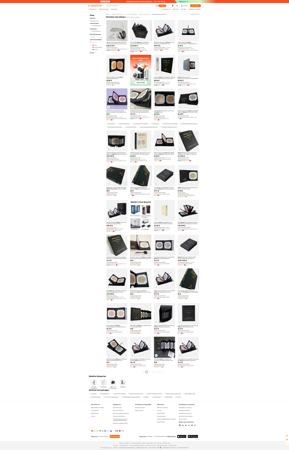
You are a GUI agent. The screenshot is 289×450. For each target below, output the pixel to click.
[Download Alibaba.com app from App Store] (181, 436)
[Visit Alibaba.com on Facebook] (180, 425)
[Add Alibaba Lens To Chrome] (115, 436)
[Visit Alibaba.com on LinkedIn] (183, 425)
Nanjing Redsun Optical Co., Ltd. (161, 118)
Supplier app (142, 436)
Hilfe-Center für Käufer (162, 407)
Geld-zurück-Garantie (118, 410)
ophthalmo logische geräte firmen (155, 393)
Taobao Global (149, 443)
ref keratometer (155, 123)
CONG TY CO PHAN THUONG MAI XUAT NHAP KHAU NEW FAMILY (140, 194)
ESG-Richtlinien (94, 413)
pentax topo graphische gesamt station (149, 127)
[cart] (177, 6)
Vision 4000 (94, 393)
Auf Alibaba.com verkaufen (185, 407)
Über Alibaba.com (95, 404)
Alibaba (107, 14)
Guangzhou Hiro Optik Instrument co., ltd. (187, 117)
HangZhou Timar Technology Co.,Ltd (162, 159)
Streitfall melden (161, 413)
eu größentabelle (168, 397)
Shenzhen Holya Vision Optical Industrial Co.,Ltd (116, 118)
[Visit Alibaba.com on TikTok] (195, 425)
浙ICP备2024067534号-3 (183, 447)
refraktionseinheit (157, 397)
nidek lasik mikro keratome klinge (170, 123)
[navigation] (96, 193)
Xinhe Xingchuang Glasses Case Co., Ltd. (139, 117)
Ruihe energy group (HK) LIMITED (162, 194)
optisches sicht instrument (119, 393)
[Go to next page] (161, 372)
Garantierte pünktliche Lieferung (120, 413)
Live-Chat (159, 410)
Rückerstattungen (161, 416)
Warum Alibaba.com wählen (97, 407)
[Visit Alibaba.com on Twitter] (186, 425)
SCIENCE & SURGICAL (111, 194)
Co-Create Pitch (95, 410)
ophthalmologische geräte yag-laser (189, 123)
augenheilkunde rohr (105, 393)
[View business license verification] (158, 447)
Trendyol (159, 443)
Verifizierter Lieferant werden (186, 416)
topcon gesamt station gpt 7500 (141, 123)
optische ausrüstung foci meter (136, 393)
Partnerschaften (183, 419)
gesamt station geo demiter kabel (173, 393)
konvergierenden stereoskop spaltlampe (131, 397)
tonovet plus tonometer (131, 127)
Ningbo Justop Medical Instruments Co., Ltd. (116, 48)
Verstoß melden (160, 422)
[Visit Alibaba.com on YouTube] (192, 425)
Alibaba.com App (171, 436)
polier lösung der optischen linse (115, 127)
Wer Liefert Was (166, 443)
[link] (287, 436)
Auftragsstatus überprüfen (185, 413)
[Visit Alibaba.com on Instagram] (189, 425)
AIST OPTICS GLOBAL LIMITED (161, 48)
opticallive (146, 397)
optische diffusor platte (190, 393)
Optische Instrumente (144, 14)
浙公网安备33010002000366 (169, 447)
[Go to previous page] (143, 372)
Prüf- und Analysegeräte (131, 14)
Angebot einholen (139, 410)
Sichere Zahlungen (117, 407)
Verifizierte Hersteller (140, 407)
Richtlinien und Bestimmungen (120, 423)
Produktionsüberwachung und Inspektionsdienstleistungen (120, 419)
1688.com (127, 443)
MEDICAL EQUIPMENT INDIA (113, 83)
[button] (157, 6)
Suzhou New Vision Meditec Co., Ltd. (138, 160)
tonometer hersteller (95, 397)
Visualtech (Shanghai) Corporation (162, 83)
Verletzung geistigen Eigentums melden (166, 419)
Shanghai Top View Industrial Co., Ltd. (139, 50)
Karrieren (93, 416)
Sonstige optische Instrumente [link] (159, 14)
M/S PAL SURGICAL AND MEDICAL (186, 195)
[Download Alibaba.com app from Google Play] (193, 436)
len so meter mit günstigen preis (112, 397)
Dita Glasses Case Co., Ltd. (184, 159)
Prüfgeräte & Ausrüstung (117, 14)
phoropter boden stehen (124, 123)
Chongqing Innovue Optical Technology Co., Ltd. (188, 50)
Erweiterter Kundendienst (119, 416)
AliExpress (121, 443)
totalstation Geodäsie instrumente (169, 127)
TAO (155, 443)
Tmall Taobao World (135, 443)
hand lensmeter (111, 123)
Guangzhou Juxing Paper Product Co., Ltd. (116, 160)
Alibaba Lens (94, 436)
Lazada (143, 443)
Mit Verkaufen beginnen (184, 410)
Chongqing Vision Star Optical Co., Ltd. (187, 83)
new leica (179, 397)
